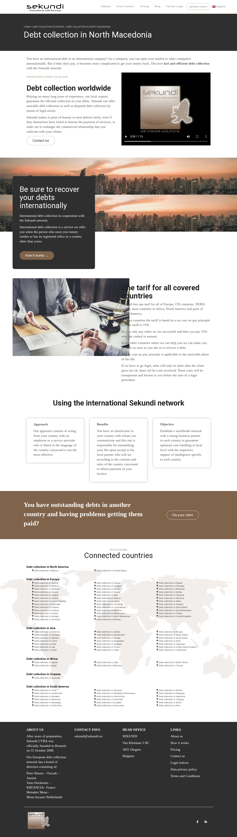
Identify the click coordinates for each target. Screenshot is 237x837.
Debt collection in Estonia (46, 607)
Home (27, 27)
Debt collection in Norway (108, 619)
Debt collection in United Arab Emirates (177, 647)
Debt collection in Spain (170, 601)
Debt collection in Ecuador (108, 702)
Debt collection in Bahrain (46, 638)
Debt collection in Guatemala (48, 693)
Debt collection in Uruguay (171, 699)
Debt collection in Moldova (109, 610)
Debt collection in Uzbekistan (173, 650)
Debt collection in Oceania (43, 674)
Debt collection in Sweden (171, 604)
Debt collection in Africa (42, 658)
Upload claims (198, 6)
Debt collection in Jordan (108, 632)
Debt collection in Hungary (109, 586)
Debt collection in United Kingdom (175, 616)
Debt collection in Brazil (170, 702)
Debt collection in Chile (45, 690)
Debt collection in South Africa (173, 662)
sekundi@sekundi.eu (88, 736)
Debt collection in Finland (46, 610)
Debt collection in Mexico (46, 570)
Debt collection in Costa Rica (48, 705)
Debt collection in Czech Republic (50, 601)
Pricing (144, 6)
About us (177, 736)
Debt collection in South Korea (173, 638)
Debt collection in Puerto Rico (110, 696)
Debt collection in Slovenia (171, 598)
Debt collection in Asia (40, 628)
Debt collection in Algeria (46, 662)
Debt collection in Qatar (107, 650)
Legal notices (179, 762)
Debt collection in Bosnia (46, 592)
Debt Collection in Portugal (171, 586)
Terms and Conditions (185, 776)
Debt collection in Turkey (170, 613)
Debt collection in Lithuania (109, 604)
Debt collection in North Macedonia (113, 616)
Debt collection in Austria (46, 583)
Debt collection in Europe (48, 27)
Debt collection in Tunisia (171, 665)
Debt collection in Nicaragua (47, 702)
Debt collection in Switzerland (173, 607)
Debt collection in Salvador (47, 696)
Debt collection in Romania (172, 589)
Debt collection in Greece (108, 583)
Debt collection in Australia (47, 678)
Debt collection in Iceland (108, 589)
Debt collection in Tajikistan (172, 644)
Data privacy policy (184, 769)
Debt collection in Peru (169, 705)
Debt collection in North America (47, 567)
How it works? (125, 6)
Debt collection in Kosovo (108, 598)
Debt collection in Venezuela (110, 705)
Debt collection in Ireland (108, 592)
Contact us (178, 756)
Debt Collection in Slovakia (171, 595)
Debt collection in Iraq (44, 647)
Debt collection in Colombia (109, 699)
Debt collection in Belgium (47, 589)
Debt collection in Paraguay (172, 693)
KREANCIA (35, 787)
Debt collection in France (46, 613)
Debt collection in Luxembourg (111, 607)
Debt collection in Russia (171, 632)
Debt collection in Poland (170, 583)
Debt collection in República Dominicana (115, 693)
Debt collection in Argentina (172, 696)
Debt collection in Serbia (170, 592)
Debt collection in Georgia (46, 616)
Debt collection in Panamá (109, 690)
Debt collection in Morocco (109, 665)
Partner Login (174, 6)
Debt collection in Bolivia (170, 690)
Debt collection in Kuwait (108, 638)
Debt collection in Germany (47, 619)
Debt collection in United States (111, 570)
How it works (180, 743)
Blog (158, 6)
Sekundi (106, 6)
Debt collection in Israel (45, 650)
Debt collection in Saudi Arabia (173, 634)
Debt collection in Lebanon (109, 644)
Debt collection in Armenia (47, 632)
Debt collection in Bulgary (46, 595)
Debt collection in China (45, 641)
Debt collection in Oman (108, 647)
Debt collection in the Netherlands (175, 610)
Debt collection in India (45, 644)
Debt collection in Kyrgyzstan (110, 641)
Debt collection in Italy (107, 595)
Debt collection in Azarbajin (47, 634)
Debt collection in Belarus (46, 586)
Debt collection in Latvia (107, 601)
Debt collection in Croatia (46, 598)
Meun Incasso (35, 797)
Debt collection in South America (47, 686)
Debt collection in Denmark (47, 604)
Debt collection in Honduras (47, 699)
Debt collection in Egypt (45, 665)
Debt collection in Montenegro (110, 613)
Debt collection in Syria (170, 641)
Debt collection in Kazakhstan (110, 634)
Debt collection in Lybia (107, 662)
